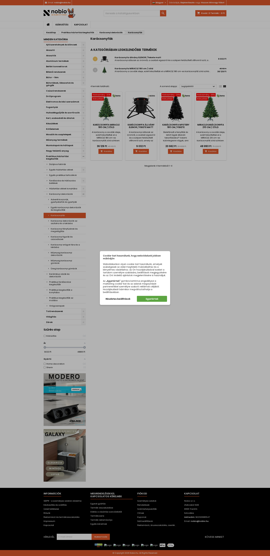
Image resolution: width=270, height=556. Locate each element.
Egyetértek (152, 298)
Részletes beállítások (118, 298)
